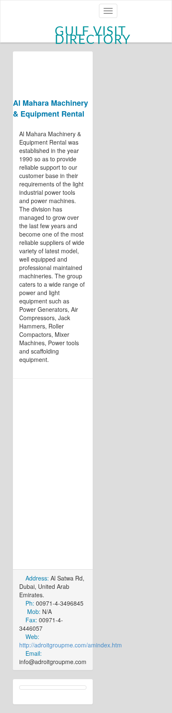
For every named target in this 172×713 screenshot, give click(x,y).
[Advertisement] (86, 473)
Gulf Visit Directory (93, 33)
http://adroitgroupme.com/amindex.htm (70, 645)
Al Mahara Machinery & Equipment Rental (50, 108)
